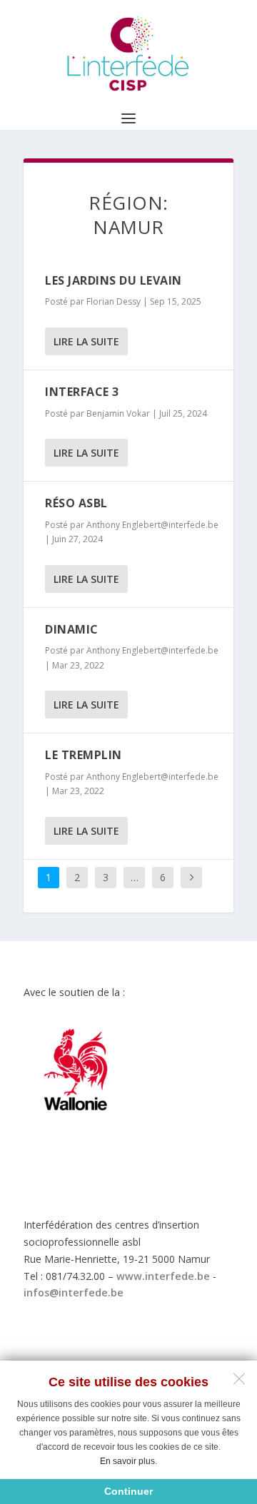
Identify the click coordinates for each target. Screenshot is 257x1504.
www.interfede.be (163, 1276)
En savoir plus (127, 1461)
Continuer (128, 1491)
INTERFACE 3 (82, 392)
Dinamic (72, 629)
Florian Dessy (113, 301)
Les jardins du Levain (113, 280)
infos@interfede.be (74, 1292)
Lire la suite (86, 341)
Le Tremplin (83, 755)
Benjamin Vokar (118, 413)
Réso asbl (76, 503)
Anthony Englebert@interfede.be (152, 525)
